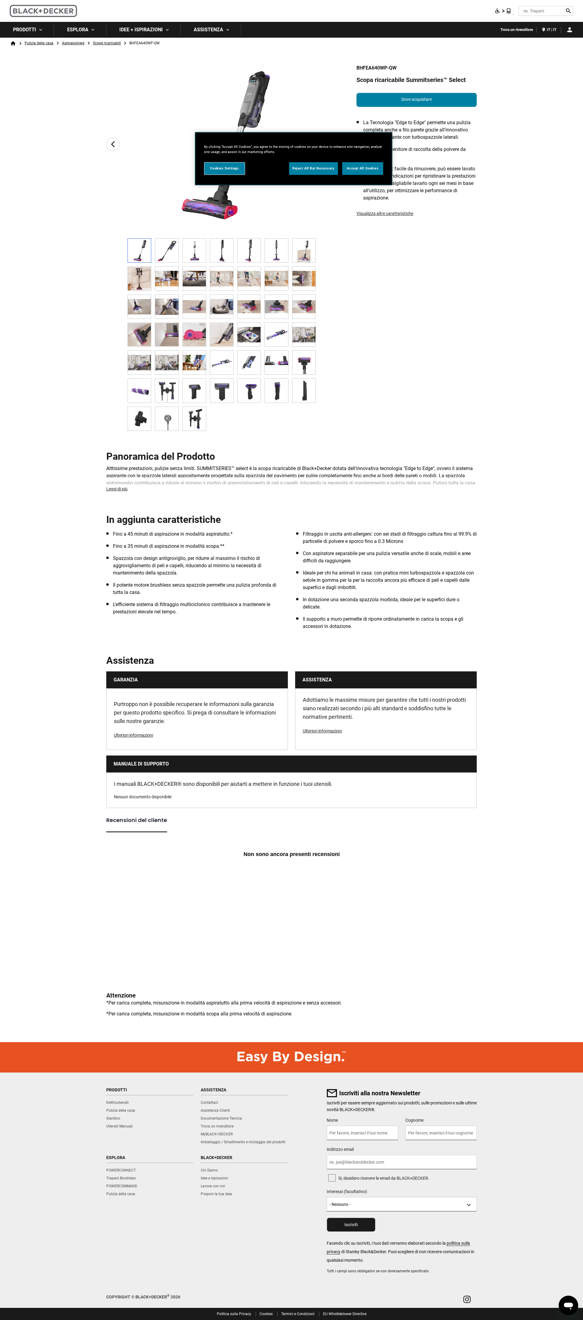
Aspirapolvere (73, 43)
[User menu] (569, 29)
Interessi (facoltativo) (347, 1191)
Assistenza (208, 29)
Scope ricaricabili (107, 43)
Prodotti (24, 29)
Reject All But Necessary (313, 168)
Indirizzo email (340, 1149)
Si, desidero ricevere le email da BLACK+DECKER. (383, 1178)
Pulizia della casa (39, 43)
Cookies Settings (224, 168)
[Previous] (113, 144)
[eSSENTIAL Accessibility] (503, 10)
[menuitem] (27, 30)
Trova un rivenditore (516, 30)
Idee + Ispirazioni (141, 29)
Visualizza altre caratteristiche (384, 213)
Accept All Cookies (362, 168)
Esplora (77, 29)
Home (13, 43)
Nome (332, 1120)
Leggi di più (117, 488)
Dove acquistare (416, 99)
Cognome (414, 1120)
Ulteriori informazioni (133, 735)
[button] (467, 1299)
